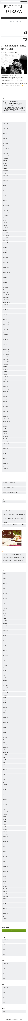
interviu (4, 107)
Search (24, 1)
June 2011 (4, 471)
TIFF (24, 110)
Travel (4, 954)
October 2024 (5, 128)
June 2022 (4, 163)
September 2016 (5, 332)
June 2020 (4, 220)
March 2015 (5, 376)
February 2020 (5, 230)
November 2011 (5, 463)
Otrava (7, 52)
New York (12, 109)
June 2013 (4, 428)
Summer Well (17, 110)
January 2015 (5, 381)
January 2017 (5, 322)
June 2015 (4, 369)
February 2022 (5, 173)
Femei (6, 106)
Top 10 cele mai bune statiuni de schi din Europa (14, 518)
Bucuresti (12, 103)
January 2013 (5, 441)
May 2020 (4, 222)
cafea (20, 103)
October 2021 (5, 183)
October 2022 (5, 153)
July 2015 (4, 366)
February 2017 (5, 319)
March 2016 (5, 346)
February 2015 (5, 379)
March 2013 (5, 436)
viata (13, 112)
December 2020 (5, 205)
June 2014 (4, 399)
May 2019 (4, 252)
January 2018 (5, 292)
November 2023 (5, 135)
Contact (4, 501)
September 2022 (5, 155)
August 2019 (5, 245)
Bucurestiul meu (5, 939)
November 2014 (5, 386)
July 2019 (4, 247)
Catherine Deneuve (6, 104)
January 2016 (5, 351)
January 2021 (5, 203)
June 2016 (4, 339)
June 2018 (4, 279)
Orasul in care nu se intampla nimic (9, 482)
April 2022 (4, 168)
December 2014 (5, 384)
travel (4, 112)
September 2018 (5, 272)
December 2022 (5, 148)
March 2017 (5, 317)
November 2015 (5, 356)
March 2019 (5, 257)
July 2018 (4, 277)
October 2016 (5, 329)
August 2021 (5, 188)
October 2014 (5, 389)
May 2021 (4, 193)
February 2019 (5, 260)
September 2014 (5, 391)
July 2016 (4, 337)
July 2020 (4, 217)
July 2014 (4, 396)
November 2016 (5, 327)
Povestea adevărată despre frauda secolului (10, 492)
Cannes (22, 103)
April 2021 (4, 195)
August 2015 (5, 364)
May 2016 (4, 341)
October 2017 (5, 299)
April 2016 (4, 344)
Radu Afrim (18, 109)
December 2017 (5, 294)
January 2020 (5, 232)
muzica (9, 109)
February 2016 (5, 349)
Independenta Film (21, 106)
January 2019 (5, 262)
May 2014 (4, 401)
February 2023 (5, 145)
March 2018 (5, 287)
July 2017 (4, 307)
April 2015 (4, 374)
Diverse (15, 52)
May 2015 (4, 371)
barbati (4, 103)
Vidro (3, 518)
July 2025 (4, 126)
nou (4, 552)
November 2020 (5, 207)
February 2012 (5, 458)
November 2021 (5, 180)
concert (12, 104)
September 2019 (5, 242)
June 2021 (4, 190)
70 (25, 39)
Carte (3, 942)
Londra (4, 108)
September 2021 (5, 185)
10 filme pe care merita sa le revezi (8, 487)
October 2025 (5, 123)
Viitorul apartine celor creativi (8, 490)
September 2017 (5, 302)
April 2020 (4, 225)
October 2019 (5, 240)
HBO (12, 106)
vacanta (8, 112)
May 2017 (4, 312)
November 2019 (5, 237)
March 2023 (5, 143)
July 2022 (4, 160)
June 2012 (4, 453)
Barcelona (7, 103)
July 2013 (4, 426)
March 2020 (5, 227)
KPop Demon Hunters (6, 520)
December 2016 (5, 324)
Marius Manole (21, 108)
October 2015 (5, 359)
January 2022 (5, 175)
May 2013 (4, 431)
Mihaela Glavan (5, 109)
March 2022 (5, 170)
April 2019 (4, 255)
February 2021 (5, 200)
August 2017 (5, 304)
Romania (5, 110)
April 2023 (4, 140)
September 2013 (5, 421)
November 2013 (5, 416)
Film (3, 947)
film (8, 106)
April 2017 (4, 314)
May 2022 (4, 165)
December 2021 (5, 178)
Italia (8, 107)
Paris (16, 109)
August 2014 (5, 394)
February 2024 (5, 133)
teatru (21, 110)
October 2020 (5, 210)
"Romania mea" (15, 101)
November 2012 (5, 446)
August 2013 (5, 423)
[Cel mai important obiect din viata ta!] (14, 73)
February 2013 (5, 438)
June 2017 (4, 309)
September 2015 (5, 361)
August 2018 (5, 274)
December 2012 (5, 443)
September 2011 (5, 466)
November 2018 (5, 267)
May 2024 (4, 131)
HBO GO (15, 106)
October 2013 (5, 418)
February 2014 (5, 408)
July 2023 (4, 138)
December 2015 (5, 354)
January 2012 (5, 461)
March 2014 (5, 406)
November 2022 (5, 150)
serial (12, 110)
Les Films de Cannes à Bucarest (18, 107)
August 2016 (5, 334)
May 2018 (4, 282)
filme (10, 106)
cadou (16, 103)
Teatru (4, 952)
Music (4, 949)
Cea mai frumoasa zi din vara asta (9, 485)
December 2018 (5, 265)
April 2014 (4, 404)
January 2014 (5, 411)
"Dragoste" (6, 102)
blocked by (14, 930)
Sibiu (14, 110)
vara (11, 112)
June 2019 (4, 250)
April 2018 (4, 284)
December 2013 (5, 413)
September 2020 (5, 212)
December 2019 (5, 235)
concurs (15, 104)
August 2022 (5, 158)
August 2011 (5, 468)
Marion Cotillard (15, 108)
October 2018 (5, 269)
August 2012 (5, 451)
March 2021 (5, 198)
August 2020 (5, 215)
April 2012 (4, 456)
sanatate (9, 110)
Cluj (10, 104)
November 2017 (5, 297)
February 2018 (5, 289)
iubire (10, 107)
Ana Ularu (23, 102)
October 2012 (5, 448)
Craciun (19, 104)
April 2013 (4, 433)
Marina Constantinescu (9, 108)
